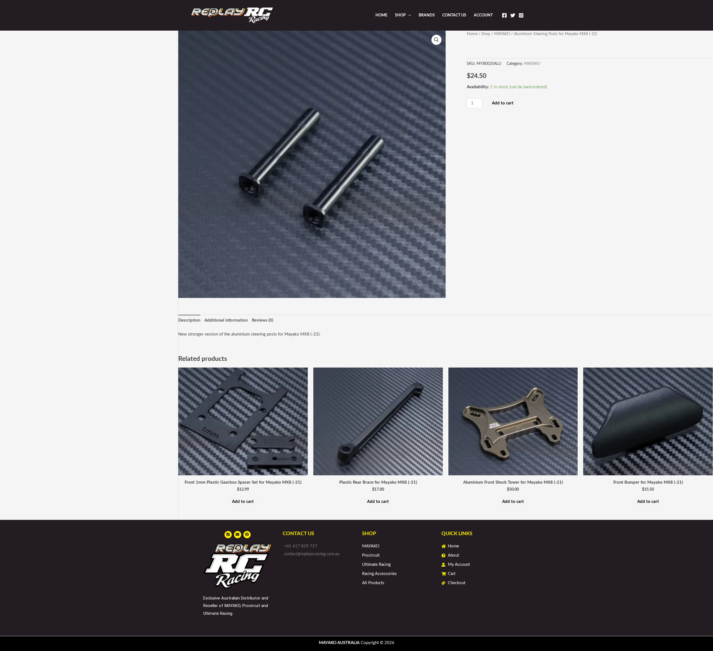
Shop (400, 15)
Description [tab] (189, 320)
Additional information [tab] (226, 320)
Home (381, 15)
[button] (436, 40)
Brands (427, 15)
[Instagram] (521, 15)
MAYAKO (502, 34)
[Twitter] (512, 15)
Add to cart (503, 103)
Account (483, 15)
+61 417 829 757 (300, 546)
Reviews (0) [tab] (262, 320)
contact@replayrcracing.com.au (312, 554)
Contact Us (454, 15)
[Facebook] (504, 15)
